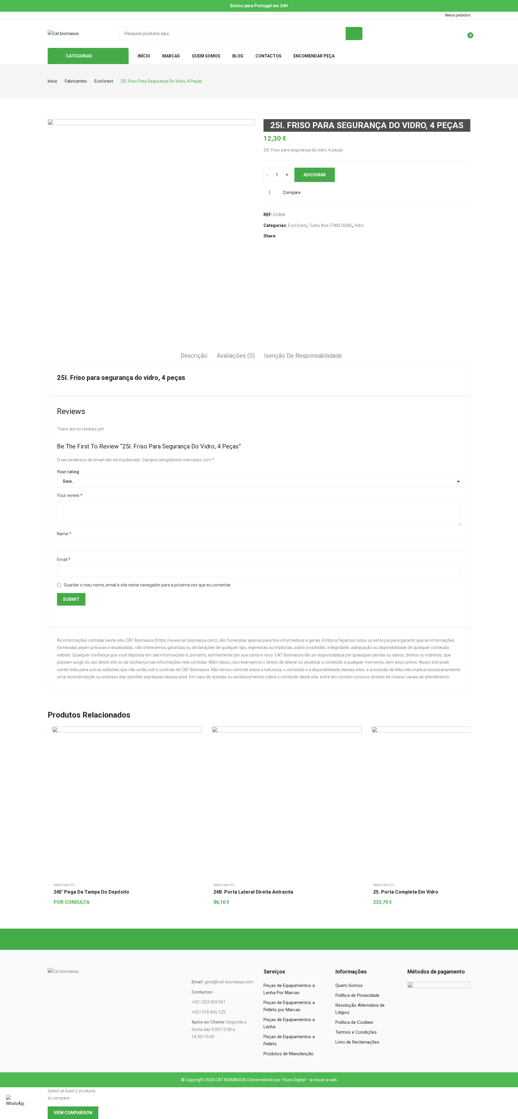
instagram (75, 15)
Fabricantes (64, 885)
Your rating (68, 472)
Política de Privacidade (357, 995)
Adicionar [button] (356, 747)
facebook (50, 15)
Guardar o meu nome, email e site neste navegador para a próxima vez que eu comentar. (147, 585)
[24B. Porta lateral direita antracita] (287, 801)
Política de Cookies (354, 1022)
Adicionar (314, 174)
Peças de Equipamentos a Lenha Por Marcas (289, 989)
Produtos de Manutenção (288, 1053)
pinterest (84, 15)
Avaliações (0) (236, 355)
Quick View (196, 732)
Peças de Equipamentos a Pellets (289, 1040)
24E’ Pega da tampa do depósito (91, 892)
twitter (58, 15)
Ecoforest (297, 225)
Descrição (193, 355)
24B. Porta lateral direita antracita (253, 892)
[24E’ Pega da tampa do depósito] (127, 801)
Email (63, 559)
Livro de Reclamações (357, 1042)
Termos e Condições (356, 1032)
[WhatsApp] (15, 1104)
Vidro (359, 225)
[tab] (194, 356)
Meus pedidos (457, 15)
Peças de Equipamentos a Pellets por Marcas (289, 1006)
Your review (69, 495)
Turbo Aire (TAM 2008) (330, 225)
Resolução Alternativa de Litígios (360, 1009)
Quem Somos (349, 985)
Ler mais (196, 747)
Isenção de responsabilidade (303, 355)
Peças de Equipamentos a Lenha (289, 1023)
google (67, 15)
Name (64, 533)
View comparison (73, 1112)
